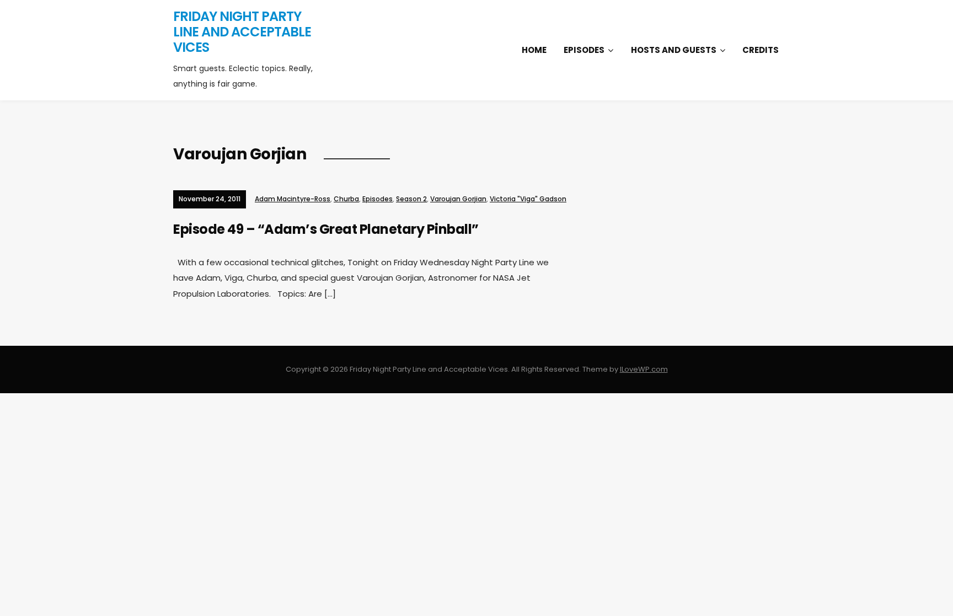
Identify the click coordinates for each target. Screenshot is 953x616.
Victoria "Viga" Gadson (528, 198)
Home (534, 50)
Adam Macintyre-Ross (292, 198)
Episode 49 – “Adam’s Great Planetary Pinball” (326, 229)
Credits (760, 50)
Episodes (584, 50)
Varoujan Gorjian (458, 198)
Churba (346, 198)
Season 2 (411, 198)
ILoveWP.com (644, 369)
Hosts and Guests (673, 50)
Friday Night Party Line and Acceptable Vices (242, 31)
